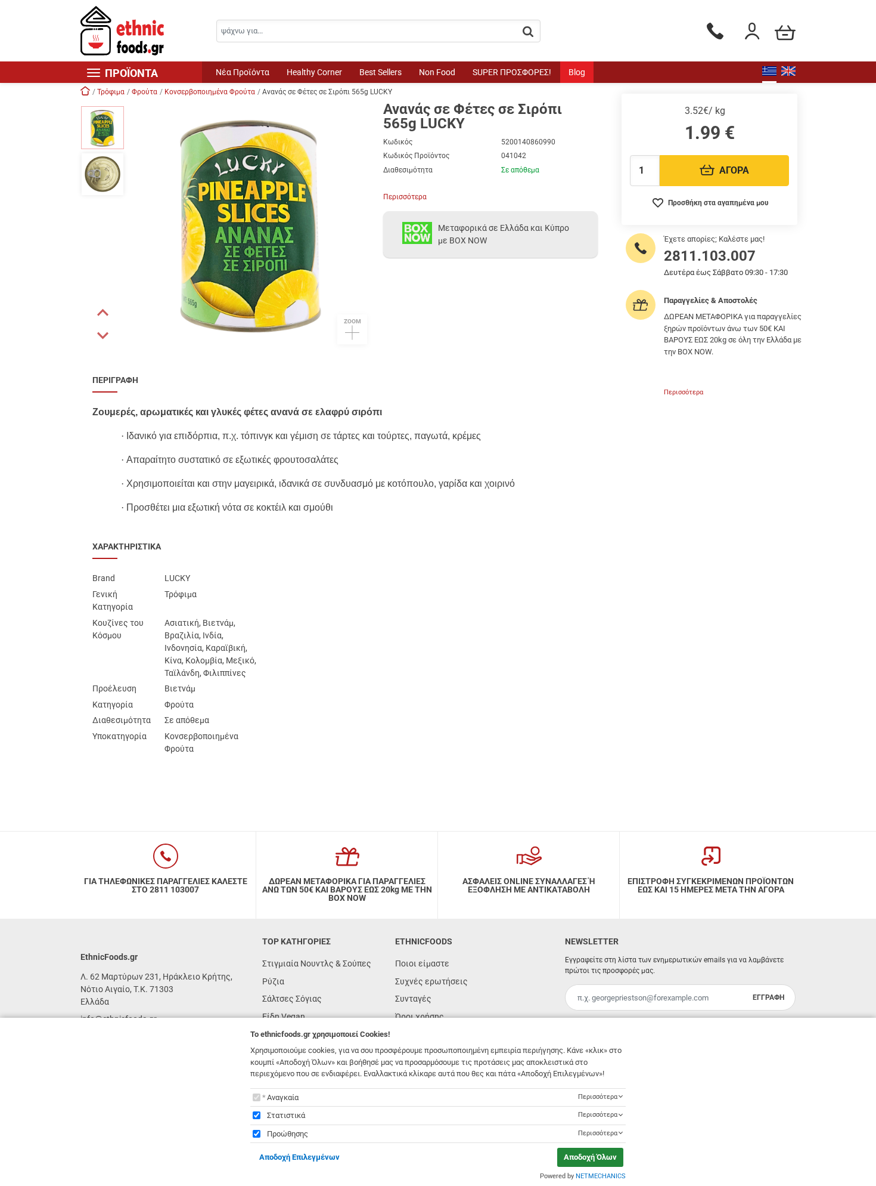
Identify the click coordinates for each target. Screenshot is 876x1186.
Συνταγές (413, 998)
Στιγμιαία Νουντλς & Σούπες (316, 963)
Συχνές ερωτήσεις (431, 981)
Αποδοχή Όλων (590, 1157)
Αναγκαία (283, 1097)
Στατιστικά (286, 1115)
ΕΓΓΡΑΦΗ (768, 997)
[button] (102, 313)
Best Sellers (380, 72)
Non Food (437, 72)
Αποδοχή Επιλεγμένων (299, 1157)
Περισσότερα (405, 197)
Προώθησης (287, 1133)
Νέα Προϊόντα (242, 72)
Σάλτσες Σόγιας (292, 998)
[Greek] (769, 72)
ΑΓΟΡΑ (734, 170)
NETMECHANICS (601, 1176)
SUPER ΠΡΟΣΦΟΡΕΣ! (512, 72)
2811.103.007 (710, 256)
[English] (788, 72)
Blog (577, 72)
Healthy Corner (314, 72)
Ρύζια (273, 981)
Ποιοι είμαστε (422, 963)
